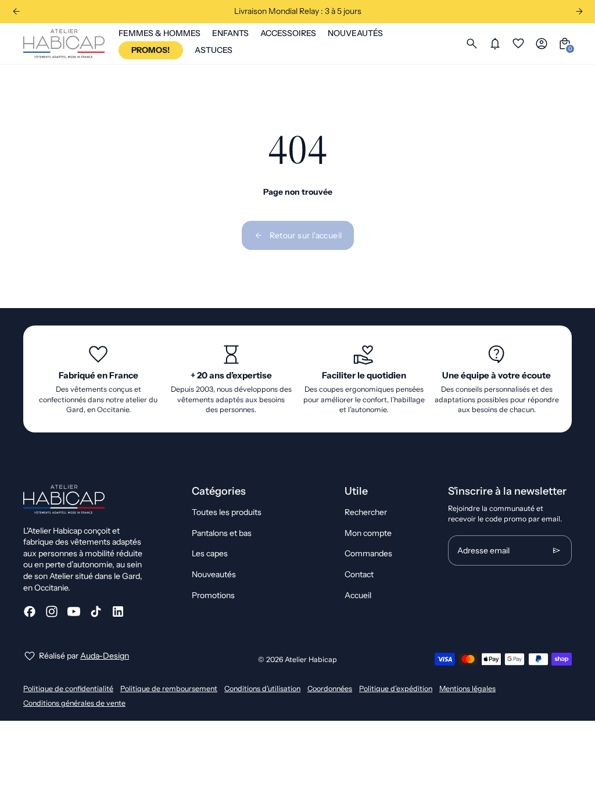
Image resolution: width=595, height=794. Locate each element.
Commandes (368, 553)
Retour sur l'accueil (306, 235)
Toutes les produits (226, 512)
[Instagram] (51, 611)
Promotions (213, 595)
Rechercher (366, 512)
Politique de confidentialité (68, 688)
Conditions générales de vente (74, 703)
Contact (359, 574)
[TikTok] (95, 611)
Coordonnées (329, 688)
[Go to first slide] (579, 11)
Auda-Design (104, 655)
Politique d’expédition (395, 688)
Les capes (210, 553)
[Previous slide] (16, 11)
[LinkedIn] (118, 611)
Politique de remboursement (168, 688)
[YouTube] (73, 611)
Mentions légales (467, 688)
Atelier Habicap (311, 659)
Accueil (358, 595)
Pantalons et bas (222, 533)
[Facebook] (29, 611)
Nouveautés (214, 574)
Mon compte (368, 533)
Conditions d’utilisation (262, 688)
